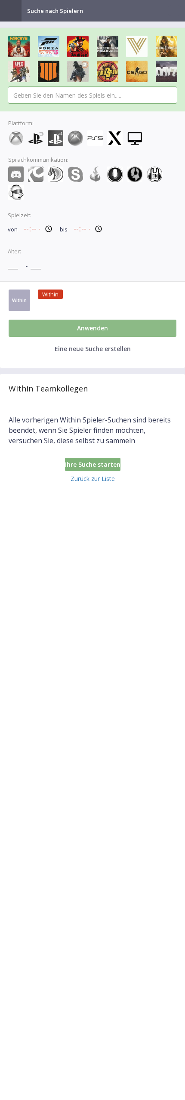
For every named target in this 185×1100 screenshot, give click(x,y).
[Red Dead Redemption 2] (78, 46)
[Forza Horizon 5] (48, 46)
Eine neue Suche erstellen (93, 349)
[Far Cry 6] (19, 46)
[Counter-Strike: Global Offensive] (137, 71)
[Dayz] (166, 71)
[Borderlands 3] (107, 71)
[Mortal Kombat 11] (166, 46)
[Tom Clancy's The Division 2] (78, 71)
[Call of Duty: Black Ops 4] (48, 71)
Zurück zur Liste (93, 479)
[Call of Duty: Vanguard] (137, 46)
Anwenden (92, 328)
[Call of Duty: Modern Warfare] (107, 46)
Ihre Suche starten (92, 464)
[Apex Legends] (19, 71)
